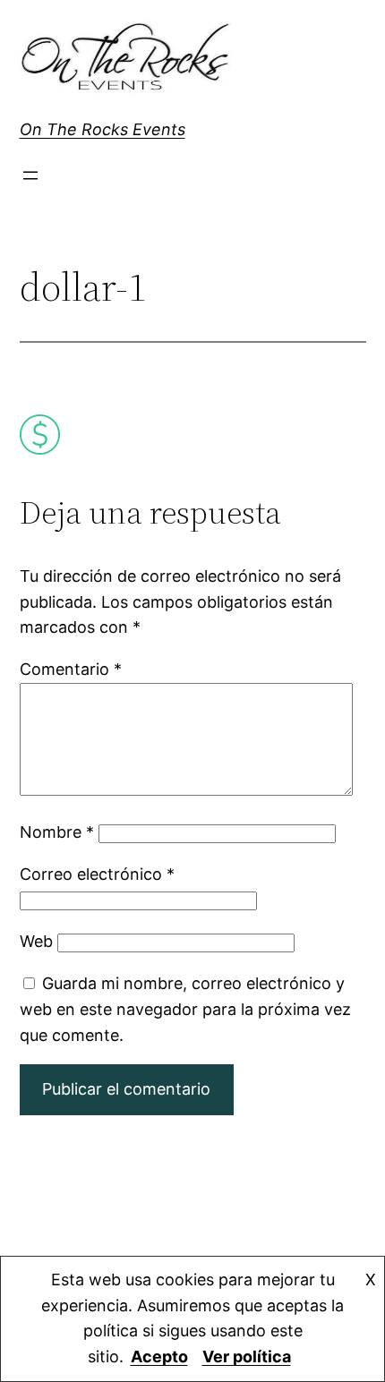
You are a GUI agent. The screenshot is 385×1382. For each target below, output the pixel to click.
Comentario (71, 669)
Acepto (159, 1356)
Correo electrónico (97, 874)
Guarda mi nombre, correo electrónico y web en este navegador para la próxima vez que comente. (185, 1009)
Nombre (57, 832)
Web (36, 941)
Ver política (246, 1356)
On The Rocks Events (102, 129)
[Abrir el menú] (30, 175)
